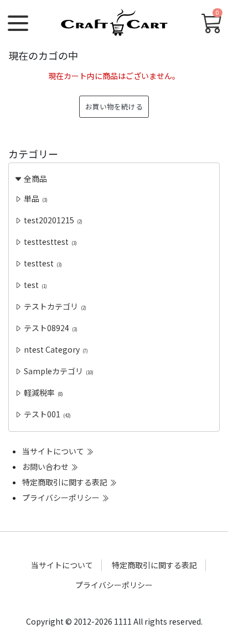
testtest (42, 263)
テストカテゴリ (54, 306)
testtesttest (49, 241)
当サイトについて (54, 451)
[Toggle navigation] (18, 23)
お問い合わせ (46, 466)
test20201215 (52, 220)
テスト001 (46, 414)
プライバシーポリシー (61, 497)
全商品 (34, 178)
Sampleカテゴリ (58, 370)
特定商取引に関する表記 (65, 482)
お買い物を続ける (114, 106)
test (34, 284)
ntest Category (55, 349)
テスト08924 (49, 327)
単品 (35, 198)
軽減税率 (42, 392)
